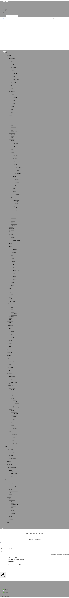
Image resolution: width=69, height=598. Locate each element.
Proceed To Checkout (37, 539)
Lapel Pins (12, 83)
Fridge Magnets (11, 230)
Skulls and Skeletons (14, 131)
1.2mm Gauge (15, 164)
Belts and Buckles (12, 86)
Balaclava (12, 109)
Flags (10, 288)
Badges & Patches (12, 68)
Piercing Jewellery (10, 385)
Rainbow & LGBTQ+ (16, 79)
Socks (10, 119)
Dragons (12, 222)
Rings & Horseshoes (18, 173)
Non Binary (12, 258)
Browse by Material (12, 133)
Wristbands (11, 121)
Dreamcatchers (11, 228)
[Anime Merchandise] (8, 566)
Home (6, 52)
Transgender (13, 261)
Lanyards (10, 116)
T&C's (6, 525)
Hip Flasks (10, 231)
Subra (9, 536)
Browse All (12, 70)
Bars (15, 171)
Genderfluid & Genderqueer (15, 256)
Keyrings (10, 115)
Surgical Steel (13, 134)
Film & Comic (15, 73)
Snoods (12, 107)
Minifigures (11, 227)
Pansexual (12, 259)
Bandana (12, 110)
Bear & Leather (13, 253)
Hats (11, 113)
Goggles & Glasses (12, 91)
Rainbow (12, 250)
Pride (13, 267)
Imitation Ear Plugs (16, 186)
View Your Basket (31, 539)
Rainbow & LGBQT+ (14, 67)
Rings (12, 149)
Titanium (12, 136)
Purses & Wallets (11, 118)
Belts (12, 88)
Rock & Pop (12, 64)
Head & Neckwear (11, 92)
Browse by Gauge (13, 162)
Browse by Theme (12, 58)
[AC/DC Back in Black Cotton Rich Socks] (1, 545)
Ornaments (11, 234)
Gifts (7, 212)
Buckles (12, 89)
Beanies (12, 112)
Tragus (14, 188)
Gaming (14, 76)
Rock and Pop (13, 221)
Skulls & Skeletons (16, 80)
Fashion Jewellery (12, 139)
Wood (12, 137)
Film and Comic (13, 127)
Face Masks (12, 106)
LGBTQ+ (6, 479)
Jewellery (8, 122)
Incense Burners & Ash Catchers (14, 233)
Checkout (6, 10)
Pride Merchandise (14, 249)
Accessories (9, 55)
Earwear (12, 174)
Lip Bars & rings (13, 189)
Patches (12, 85)
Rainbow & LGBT (15, 101)
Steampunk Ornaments (16, 240)
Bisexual (12, 255)
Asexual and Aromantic (14, 252)
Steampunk (13, 225)
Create (8, 596)
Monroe (12, 197)
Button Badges (13, 82)
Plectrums (10, 243)
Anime (12, 61)
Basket (6, 9)
